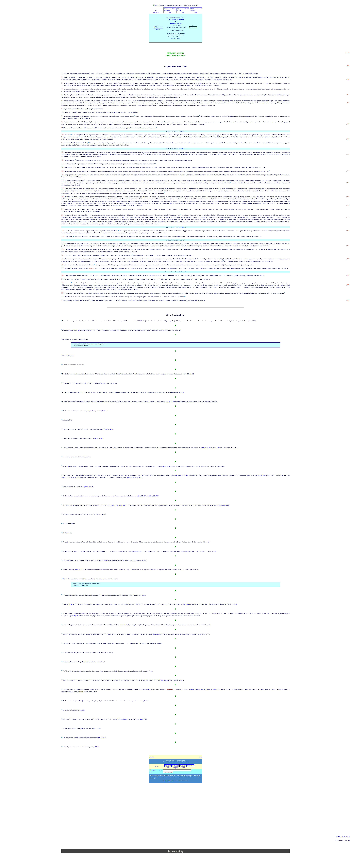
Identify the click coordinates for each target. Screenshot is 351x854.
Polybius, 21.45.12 (153, 496)
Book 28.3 (68, 533)
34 (119, 249)
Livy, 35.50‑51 (138, 321)
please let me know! (175, 38)
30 (226, 221)
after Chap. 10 (180, 131)
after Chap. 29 (182, 227)
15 (78, 136)
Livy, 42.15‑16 (95, 747)
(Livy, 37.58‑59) (262, 475)
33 (123, 243)
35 (132, 254)
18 (61, 486)
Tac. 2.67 (215, 689)
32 (73, 236)
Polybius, (64, 477)
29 (180, 214)
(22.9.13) (105, 560)
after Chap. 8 (181, 148)
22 (61, 523)
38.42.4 (104, 514)
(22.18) (81, 701)
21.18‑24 (70, 477)
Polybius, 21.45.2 (88, 486)
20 (155, 163)
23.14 (70, 604)
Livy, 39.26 (206, 542)
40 (102, 275)
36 (147, 258)
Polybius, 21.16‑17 (206, 447)
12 (164, 121)
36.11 (78, 330)
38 (94, 264)
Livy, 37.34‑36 (103, 411)
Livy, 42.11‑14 (101, 737)
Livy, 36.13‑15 (69, 355)
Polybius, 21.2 (190, 374)
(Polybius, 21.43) (224, 505)
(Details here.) (185, 761)
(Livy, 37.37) (99, 438)
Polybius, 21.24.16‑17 (182, 475)
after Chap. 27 (181, 240)
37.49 (67, 466)
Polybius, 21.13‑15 (89, 411)
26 (230, 182)
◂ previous (151, 757)
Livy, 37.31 (180, 392)
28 (164, 192)
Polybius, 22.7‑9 (139, 551)
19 (75, 159)
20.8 (69, 330)
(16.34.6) (151, 689)
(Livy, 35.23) (252, 321)
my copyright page (169, 780)
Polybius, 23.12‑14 (80, 569)
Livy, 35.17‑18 (170, 401)
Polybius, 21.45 (130, 477)
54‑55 (89, 662)
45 (61, 746)
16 (88, 142)
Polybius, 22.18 (95, 728)
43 (284, 292)
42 (71, 282)
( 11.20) (125, 625)
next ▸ (200, 757)
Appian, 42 (74, 616)
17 (143, 153)
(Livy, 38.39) (138, 477)
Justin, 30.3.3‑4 (195, 689)
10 (134, 115)
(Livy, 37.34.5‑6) (108, 429)
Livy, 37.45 (215, 447)
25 (84, 180)
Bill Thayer (156, 12)
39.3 (97, 514)
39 (70, 268)
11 (199, 115)
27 (73, 188)
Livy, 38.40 (141, 496)
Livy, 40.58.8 (144, 701)
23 (269, 170)
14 (71, 134)
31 (118, 230)
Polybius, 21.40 (113, 505)
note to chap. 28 (164, 680)
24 (259, 174)
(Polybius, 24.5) (157, 634)
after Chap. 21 (182, 272)
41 (61, 709)
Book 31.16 (143, 719)
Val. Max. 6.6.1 (205, 689)
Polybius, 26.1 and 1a (123, 719)
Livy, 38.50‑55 (187, 604)
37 (223, 260)
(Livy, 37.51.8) (165, 466)
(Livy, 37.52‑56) (77, 477)
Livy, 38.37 (122, 505)
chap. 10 (82, 710)
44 (184, 296)
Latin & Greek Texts (175, 768)
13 (156, 127)
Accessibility (175, 851)
